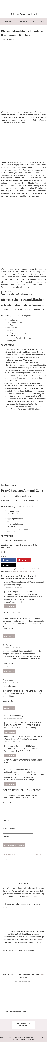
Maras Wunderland (12, 716)
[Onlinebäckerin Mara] (23, 927)
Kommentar (8, 802)
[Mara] (23, 880)
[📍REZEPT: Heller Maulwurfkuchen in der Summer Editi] (43, 1022)
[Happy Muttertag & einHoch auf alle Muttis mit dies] (43, 1027)
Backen (17, 569)
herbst (14, 571)
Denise (5, 645)
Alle (13, 569)
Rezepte (7, 21)
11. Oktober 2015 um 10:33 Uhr (13, 587)
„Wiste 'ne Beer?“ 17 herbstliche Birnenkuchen (23, 760)
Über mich (23, 21)
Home (2, 1038)
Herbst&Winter (26, 569)
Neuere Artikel (9, 854)
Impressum (19, 1038)
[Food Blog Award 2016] (23, 1005)
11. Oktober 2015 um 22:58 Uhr (11, 647)
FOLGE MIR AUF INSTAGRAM (23, 1025)
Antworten (10, 606)
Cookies (41, 1038)
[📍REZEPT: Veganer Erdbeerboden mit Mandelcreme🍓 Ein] (4, 1027)
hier (42, 974)
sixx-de (39, 940)
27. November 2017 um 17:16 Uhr (13, 765)
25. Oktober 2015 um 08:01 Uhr (13, 718)
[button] (8, 560)
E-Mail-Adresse (9, 829)
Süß (39, 569)
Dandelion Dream (10, 612)
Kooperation (38, 21)
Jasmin (5, 680)
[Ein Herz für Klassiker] (23, 970)
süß (33, 571)
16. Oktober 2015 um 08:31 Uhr (11, 682)
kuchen (19, 571)
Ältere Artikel (38, 854)
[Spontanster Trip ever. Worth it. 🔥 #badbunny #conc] (4, 1022)
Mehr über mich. (31, 896)
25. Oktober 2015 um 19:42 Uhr (13, 741)
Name (6, 821)
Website (6, 837)
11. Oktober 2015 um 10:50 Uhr (11, 615)
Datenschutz (30, 1038)
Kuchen (34, 569)
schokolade (27, 571)
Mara (10, 1038)
